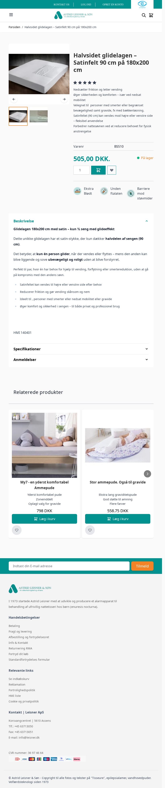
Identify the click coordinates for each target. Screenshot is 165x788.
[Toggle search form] (144, 15)
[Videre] (64, 99)
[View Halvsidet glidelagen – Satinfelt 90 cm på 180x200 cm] (18, 116)
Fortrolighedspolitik (22, 690)
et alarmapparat (102, 601)
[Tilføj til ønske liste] (111, 170)
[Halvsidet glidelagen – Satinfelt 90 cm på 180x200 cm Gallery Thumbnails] (28, 116)
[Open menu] (11, 14)
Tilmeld (142, 566)
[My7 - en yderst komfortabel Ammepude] (44, 445)
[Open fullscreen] (39, 74)
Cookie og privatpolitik (24, 701)
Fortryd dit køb (18, 654)
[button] (85, 82)
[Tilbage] (14, 99)
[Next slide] (147, 473)
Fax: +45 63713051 (21, 732)
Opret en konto (113, 4)
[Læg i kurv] (98, 170)
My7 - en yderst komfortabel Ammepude (44, 485)
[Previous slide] (14, 473)
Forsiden (14, 27)
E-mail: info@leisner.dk (24, 737)
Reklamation (17, 684)
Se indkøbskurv (19, 679)
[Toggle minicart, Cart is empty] (151, 15)
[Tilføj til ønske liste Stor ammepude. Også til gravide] (90, 530)
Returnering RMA (20, 648)
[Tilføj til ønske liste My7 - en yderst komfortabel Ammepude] (17, 530)
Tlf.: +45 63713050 (21, 726)
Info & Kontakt (18, 643)
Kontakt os (61, 4)
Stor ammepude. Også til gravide (118, 482)
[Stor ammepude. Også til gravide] (117, 445)
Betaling (14, 626)
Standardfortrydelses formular (29, 659)
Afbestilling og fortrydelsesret (29, 637)
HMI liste (15, 696)
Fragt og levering (20, 631)
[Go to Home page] (73, 15)
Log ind (86, 4)
